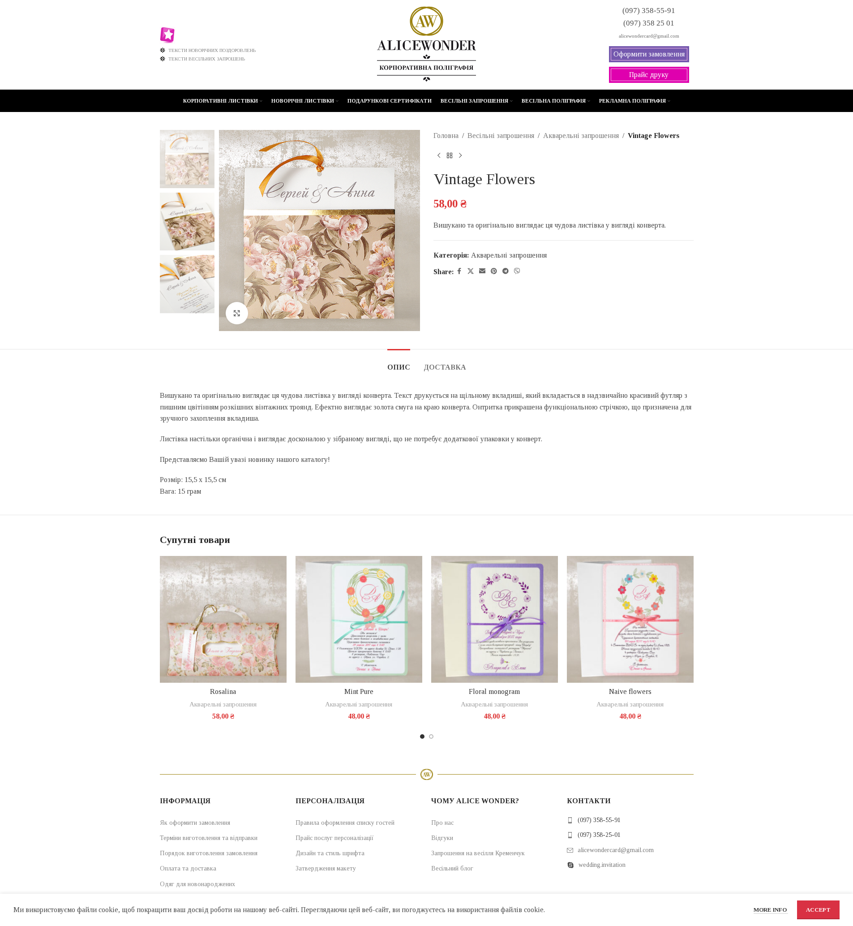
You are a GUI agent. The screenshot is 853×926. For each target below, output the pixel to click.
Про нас (442, 822)
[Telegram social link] (505, 271)
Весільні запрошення (500, 135)
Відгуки (442, 838)
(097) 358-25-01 (599, 834)
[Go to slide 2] (431, 736)
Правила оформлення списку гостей (345, 822)
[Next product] (460, 156)
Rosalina (223, 691)
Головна (446, 135)
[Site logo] (426, 44)
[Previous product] (438, 156)
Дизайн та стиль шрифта (330, 853)
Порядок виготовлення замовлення (208, 853)
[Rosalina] (223, 619)
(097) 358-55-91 (599, 820)
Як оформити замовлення (195, 822)
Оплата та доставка (188, 868)
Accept (818, 909)
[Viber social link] (517, 271)
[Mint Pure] (359, 619)
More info (771, 909)
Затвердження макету (326, 868)
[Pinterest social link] (494, 271)
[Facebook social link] (459, 271)
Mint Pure (358, 691)
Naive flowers (630, 691)
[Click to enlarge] (237, 313)
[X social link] (470, 271)
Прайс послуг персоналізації (335, 838)
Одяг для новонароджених (197, 884)
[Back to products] (449, 156)
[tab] (398, 362)
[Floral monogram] (494, 619)
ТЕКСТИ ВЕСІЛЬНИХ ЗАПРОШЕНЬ (206, 58)
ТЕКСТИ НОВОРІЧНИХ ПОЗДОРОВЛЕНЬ (212, 50)
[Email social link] (482, 271)
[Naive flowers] (630, 619)
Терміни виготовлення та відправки (208, 838)
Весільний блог (452, 868)
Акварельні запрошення (581, 135)
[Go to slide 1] (422, 736)
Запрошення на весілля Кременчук (478, 853)
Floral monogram (494, 691)
